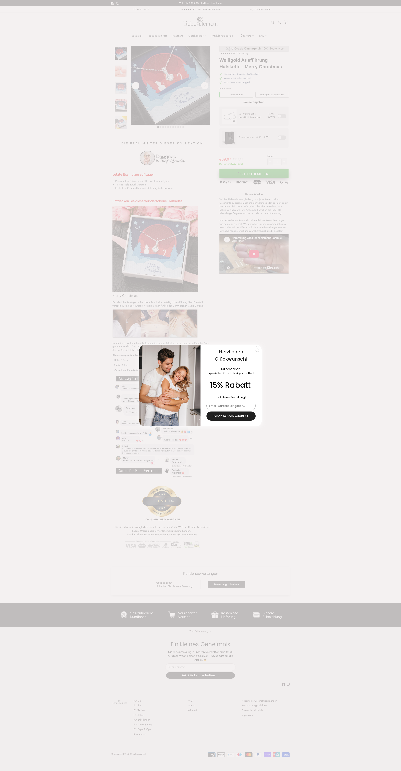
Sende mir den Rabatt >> (231, 416)
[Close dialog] (257, 349)
